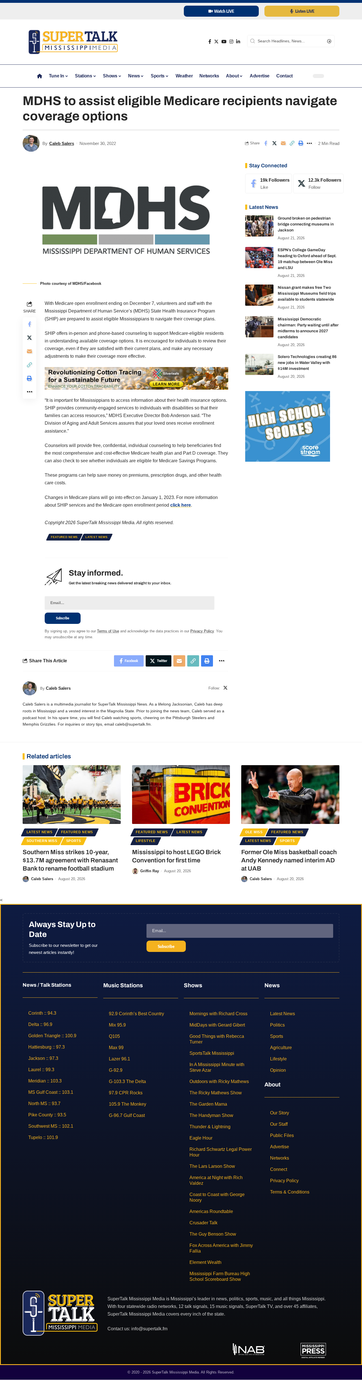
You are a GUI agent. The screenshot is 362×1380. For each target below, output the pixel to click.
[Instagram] (231, 41)
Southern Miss (42, 841)
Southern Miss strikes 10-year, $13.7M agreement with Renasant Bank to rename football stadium (70, 860)
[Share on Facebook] (266, 143)
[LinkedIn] (238, 41)
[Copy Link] (292, 143)
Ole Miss (254, 832)
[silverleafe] (136, 378)
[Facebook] (210, 41)
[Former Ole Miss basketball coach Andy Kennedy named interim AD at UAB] (290, 794)
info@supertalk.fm (149, 1328)
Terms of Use (108, 631)
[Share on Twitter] (274, 143)
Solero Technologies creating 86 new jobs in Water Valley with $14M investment (307, 363)
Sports (73, 841)
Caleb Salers (61, 143)
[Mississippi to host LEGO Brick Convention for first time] (181, 794)
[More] (309, 143)
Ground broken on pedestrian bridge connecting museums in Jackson (306, 224)
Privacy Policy (202, 631)
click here (180, 505)
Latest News (96, 537)
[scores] (287, 426)
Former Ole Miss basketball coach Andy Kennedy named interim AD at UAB (289, 860)
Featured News (64, 537)
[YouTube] (224, 41)
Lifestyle (145, 841)
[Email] (283, 143)
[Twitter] (216, 41)
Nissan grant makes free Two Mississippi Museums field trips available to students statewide (307, 293)
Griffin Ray (149, 871)
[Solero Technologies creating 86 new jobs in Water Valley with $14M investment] (259, 364)
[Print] (301, 143)
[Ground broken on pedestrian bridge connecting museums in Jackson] (259, 225)
